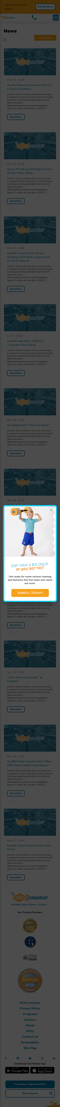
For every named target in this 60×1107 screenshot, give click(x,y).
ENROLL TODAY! (30, 593)
